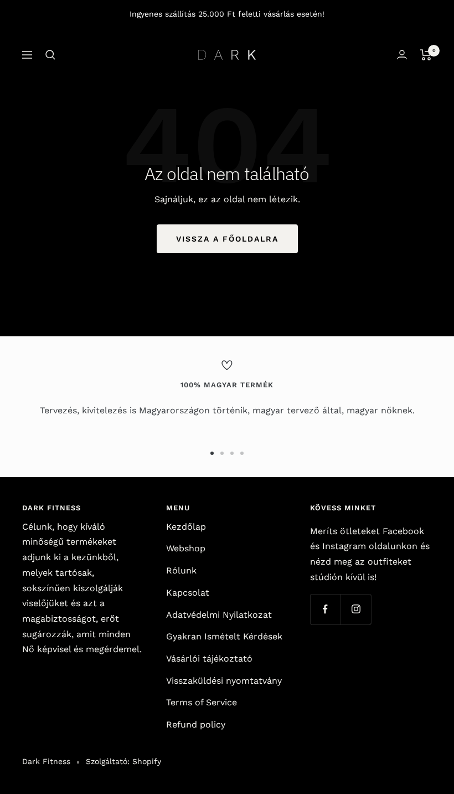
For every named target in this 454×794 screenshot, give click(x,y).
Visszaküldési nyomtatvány (224, 680)
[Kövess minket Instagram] (356, 609)
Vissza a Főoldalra (227, 238)
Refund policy (195, 724)
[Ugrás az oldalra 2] (222, 453)
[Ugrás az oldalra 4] (242, 453)
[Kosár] (426, 54)
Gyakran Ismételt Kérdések (224, 636)
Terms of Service (201, 702)
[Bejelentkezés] (402, 54)
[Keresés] (50, 55)
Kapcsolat (187, 592)
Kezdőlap (186, 526)
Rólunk (181, 570)
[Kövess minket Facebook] (325, 609)
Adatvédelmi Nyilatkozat (219, 614)
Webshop (185, 548)
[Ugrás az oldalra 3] (232, 453)
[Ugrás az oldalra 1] (212, 453)
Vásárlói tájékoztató (209, 658)
